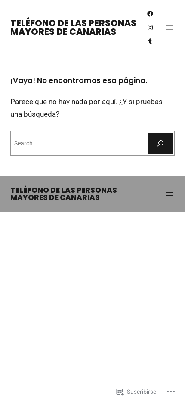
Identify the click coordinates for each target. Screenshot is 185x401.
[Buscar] (160, 143)
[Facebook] (150, 13)
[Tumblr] (150, 41)
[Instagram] (150, 27)
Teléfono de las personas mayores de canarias (73, 27)
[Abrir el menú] (169, 27)
